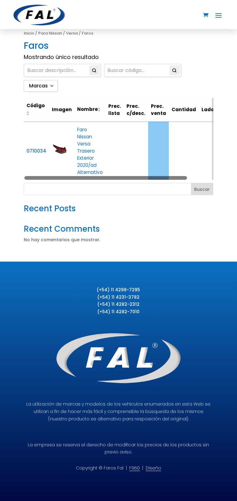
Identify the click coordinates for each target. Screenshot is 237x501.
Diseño (153, 468)
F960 (134, 468)
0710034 (36, 151)
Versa (72, 33)
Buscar (202, 189)
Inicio (29, 33)
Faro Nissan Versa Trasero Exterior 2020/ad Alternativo (90, 150)
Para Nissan (50, 33)
